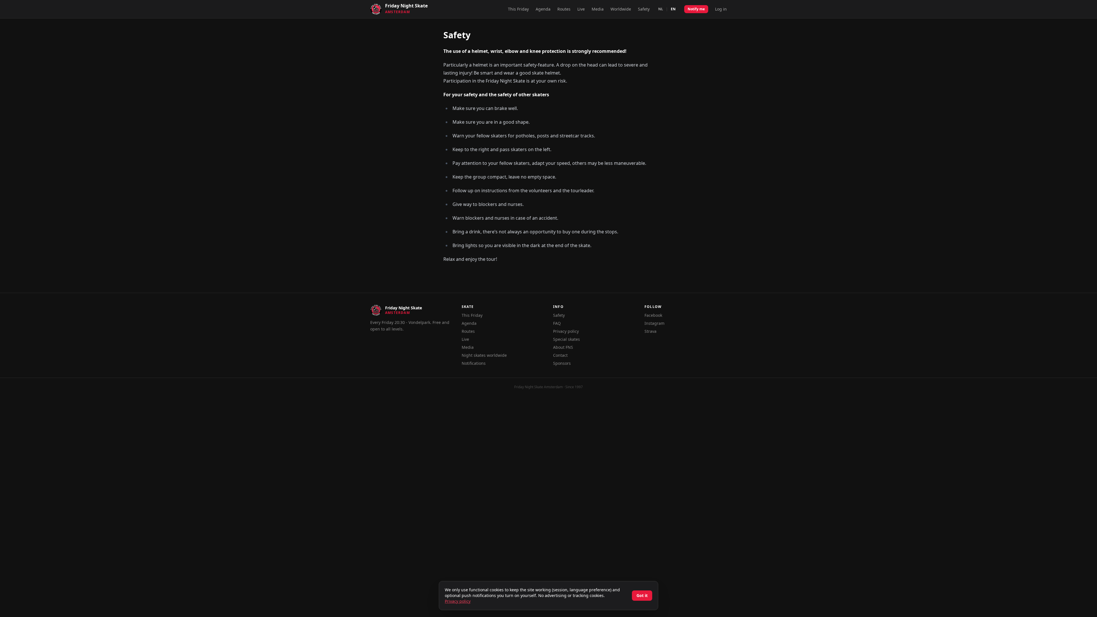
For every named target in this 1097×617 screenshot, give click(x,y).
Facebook (653, 315)
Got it (642, 595)
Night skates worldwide (484, 355)
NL (660, 9)
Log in (721, 9)
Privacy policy (566, 331)
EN (673, 9)
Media (598, 9)
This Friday (518, 9)
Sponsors (562, 363)
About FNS (563, 347)
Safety (644, 9)
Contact (560, 355)
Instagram (654, 323)
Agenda (543, 9)
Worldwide (620, 9)
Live (581, 9)
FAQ (557, 323)
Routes (563, 9)
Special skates (566, 339)
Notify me (696, 9)
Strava (650, 331)
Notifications (474, 363)
